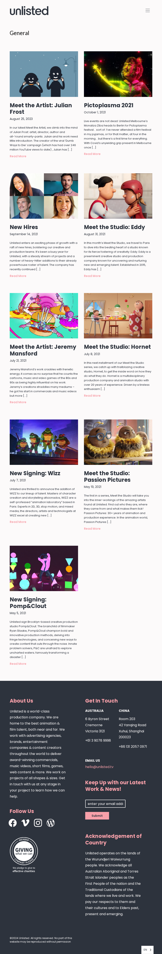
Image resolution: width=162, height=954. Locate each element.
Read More (18, 156)
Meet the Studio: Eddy (114, 227)
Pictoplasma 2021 (108, 105)
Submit (97, 816)
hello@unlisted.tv (99, 766)
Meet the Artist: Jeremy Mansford (43, 350)
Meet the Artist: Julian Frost (41, 109)
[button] (147, 10)
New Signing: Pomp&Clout (28, 603)
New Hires (24, 227)
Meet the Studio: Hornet (117, 347)
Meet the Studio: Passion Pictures (107, 477)
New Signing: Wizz (35, 473)
